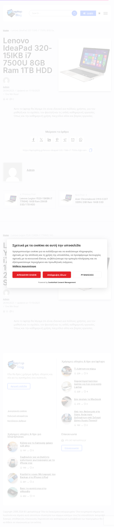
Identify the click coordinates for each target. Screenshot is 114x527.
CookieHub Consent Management (62, 282)
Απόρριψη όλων (56, 274)
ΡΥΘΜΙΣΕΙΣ (87, 274)
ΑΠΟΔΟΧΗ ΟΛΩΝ (26, 274)
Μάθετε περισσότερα (24, 266)
